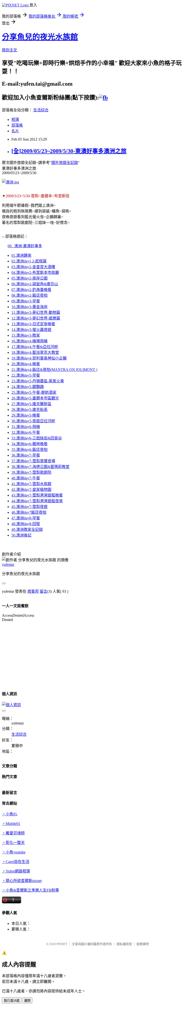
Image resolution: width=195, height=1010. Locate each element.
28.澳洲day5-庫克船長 (29, 410)
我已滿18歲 (12, 1000)
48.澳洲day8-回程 (25, 524)
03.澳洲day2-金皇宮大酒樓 (33, 267)
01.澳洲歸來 (21, 255)
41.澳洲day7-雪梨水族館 (31, 484)
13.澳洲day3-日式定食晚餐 (33, 324)
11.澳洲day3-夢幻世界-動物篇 (35, 312)
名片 (15, 131)
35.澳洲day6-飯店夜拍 (29, 450)
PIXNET (62, 944)
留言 (43, 591)
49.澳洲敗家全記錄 (27, 529)
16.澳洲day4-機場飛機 (29, 341)
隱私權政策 (124, 944)
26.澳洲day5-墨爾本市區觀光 (35, 398)
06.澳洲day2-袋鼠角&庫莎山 (34, 284)
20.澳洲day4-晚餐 (25, 364)
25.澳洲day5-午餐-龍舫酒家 (33, 392)
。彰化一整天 (13, 843)
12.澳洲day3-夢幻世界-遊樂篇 (35, 318)
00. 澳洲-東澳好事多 (25, 246)
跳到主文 (9, 50)
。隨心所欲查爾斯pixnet (22, 881)
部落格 (17, 125)
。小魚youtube (13, 852)
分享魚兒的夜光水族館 (40, 37)
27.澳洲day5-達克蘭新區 (31, 404)
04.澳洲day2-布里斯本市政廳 (35, 273)
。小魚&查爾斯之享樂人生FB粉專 (30, 890)
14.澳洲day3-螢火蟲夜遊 (31, 330)
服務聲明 (142, 944)
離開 (27, 1000)
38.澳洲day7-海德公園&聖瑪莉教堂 (40, 467)
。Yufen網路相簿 (16, 871)
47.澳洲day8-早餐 (25, 518)
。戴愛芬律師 (13, 833)
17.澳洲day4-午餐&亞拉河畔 (34, 347)
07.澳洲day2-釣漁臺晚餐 (31, 290)
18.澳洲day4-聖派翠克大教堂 (35, 352)
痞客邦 (33, 591)
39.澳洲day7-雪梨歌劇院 (31, 472)
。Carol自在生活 (15, 862)
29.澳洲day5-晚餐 (25, 415)
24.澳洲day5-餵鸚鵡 (27, 387)
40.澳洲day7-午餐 (25, 478)
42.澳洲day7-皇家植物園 (31, 490)
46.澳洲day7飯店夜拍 (28, 512)
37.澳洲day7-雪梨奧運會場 (33, 461)
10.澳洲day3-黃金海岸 (29, 307)
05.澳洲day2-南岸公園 (29, 278)
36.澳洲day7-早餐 (25, 455)
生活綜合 (41, 110)
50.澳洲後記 (21, 535)
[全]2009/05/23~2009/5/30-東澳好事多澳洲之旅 (69, 151)
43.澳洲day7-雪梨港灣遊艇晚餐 (37, 495)
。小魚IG (9, 814)
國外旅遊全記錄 (64, 163)
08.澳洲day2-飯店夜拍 (29, 295)
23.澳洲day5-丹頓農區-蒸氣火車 (37, 381)
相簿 (15, 120)
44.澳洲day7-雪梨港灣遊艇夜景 (37, 501)
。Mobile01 (11, 824)
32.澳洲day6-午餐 (25, 432)
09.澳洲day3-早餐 (25, 301)
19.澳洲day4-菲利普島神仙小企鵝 (39, 358)
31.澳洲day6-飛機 (25, 427)
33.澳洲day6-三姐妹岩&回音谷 (36, 438)
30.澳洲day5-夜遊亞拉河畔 (33, 421)
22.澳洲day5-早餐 (25, 375)
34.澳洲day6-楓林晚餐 (29, 444)
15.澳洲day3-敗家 (25, 335)
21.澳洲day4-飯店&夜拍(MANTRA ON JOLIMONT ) (54, 370)
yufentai (8, 564)
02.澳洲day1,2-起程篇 (29, 261)
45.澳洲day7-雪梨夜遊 (29, 507)
